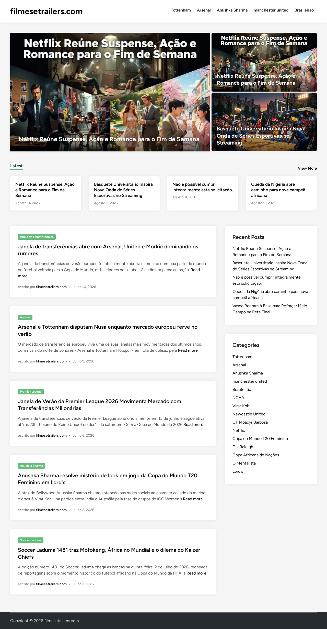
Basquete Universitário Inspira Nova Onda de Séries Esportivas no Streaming (123, 190)
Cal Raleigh (242, 446)
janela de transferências (37, 237)
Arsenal (204, 10)
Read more (188, 350)
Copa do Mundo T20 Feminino (260, 438)
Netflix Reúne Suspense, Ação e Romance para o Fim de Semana (45, 190)
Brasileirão (304, 10)
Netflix (238, 430)
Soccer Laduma (30, 540)
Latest (16, 165)
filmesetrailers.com (46, 11)
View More (307, 168)
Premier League (31, 391)
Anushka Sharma (232, 10)
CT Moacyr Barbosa (250, 422)
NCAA (238, 397)
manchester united (271, 10)
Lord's (237, 471)
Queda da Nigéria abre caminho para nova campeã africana (278, 190)
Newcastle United (248, 414)
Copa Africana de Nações (255, 455)
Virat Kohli (241, 405)
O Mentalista (244, 463)
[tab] (16, 165)
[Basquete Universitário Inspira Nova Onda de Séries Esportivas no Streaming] (264, 122)
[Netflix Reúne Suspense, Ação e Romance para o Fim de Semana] (110, 92)
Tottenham (181, 10)
